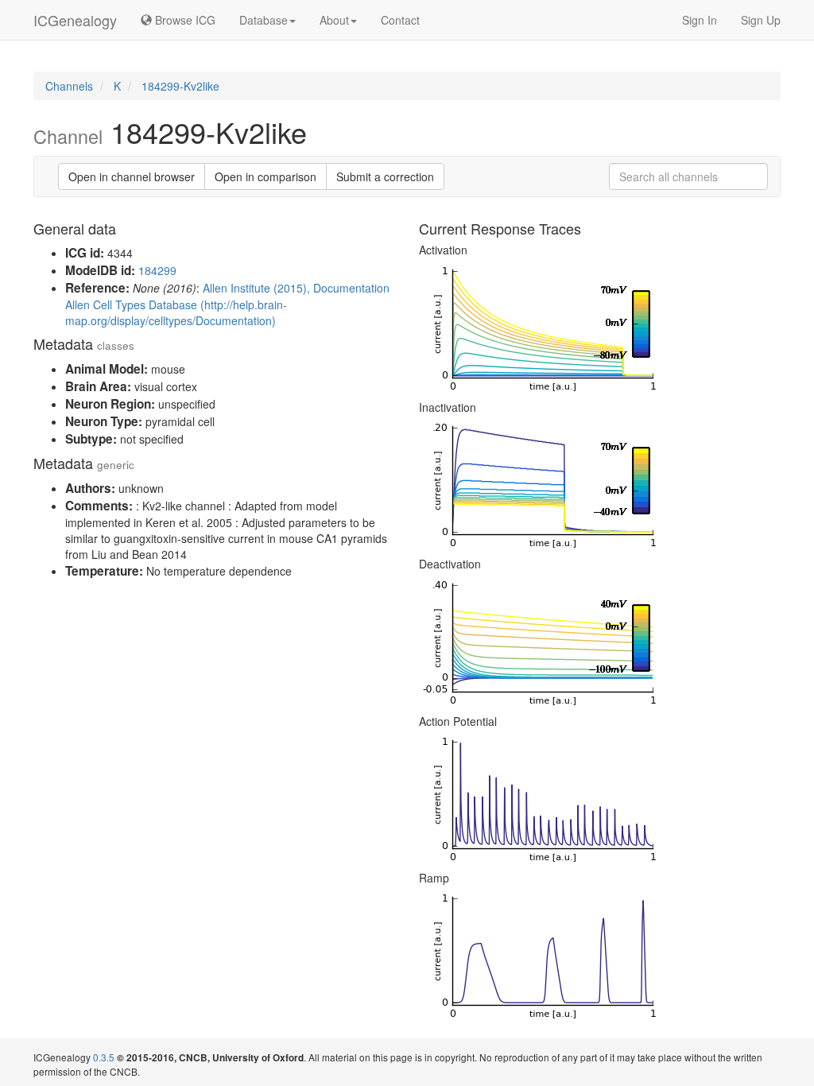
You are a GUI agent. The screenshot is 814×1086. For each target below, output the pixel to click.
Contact (400, 20)
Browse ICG (183, 20)
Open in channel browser (131, 176)
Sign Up (761, 20)
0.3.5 (103, 1057)
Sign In (699, 20)
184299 (157, 270)
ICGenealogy (75, 20)
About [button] (334, 20)
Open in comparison (265, 176)
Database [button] (263, 20)
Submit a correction (385, 176)
